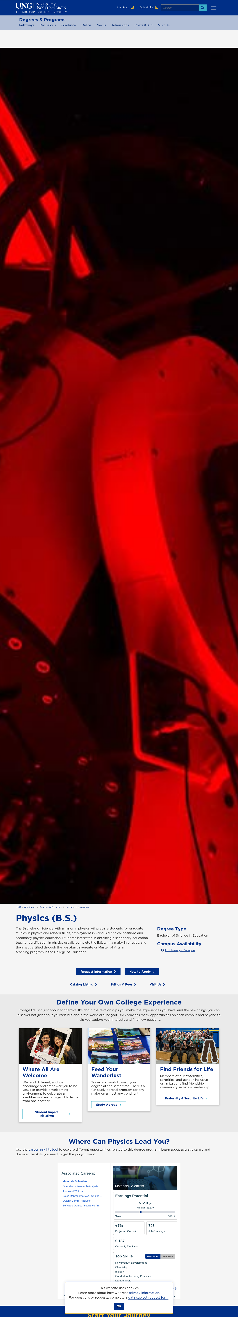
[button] (214, 7)
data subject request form (148, 1297)
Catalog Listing (81, 984)
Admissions (120, 25)
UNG (18, 907)
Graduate (68, 25)
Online (86, 25)
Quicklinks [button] (146, 7)
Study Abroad (107, 1105)
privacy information (144, 1293)
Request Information (96, 972)
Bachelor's (48, 25)
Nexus (101, 25)
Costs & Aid (143, 25)
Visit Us (164, 25)
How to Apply (140, 972)
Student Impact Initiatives (47, 1114)
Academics (30, 907)
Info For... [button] (123, 7)
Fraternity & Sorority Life (184, 1098)
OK (119, 1306)
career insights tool (43, 1149)
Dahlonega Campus (180, 950)
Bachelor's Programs (77, 907)
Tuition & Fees (121, 984)
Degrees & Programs (42, 19)
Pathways (26, 25)
